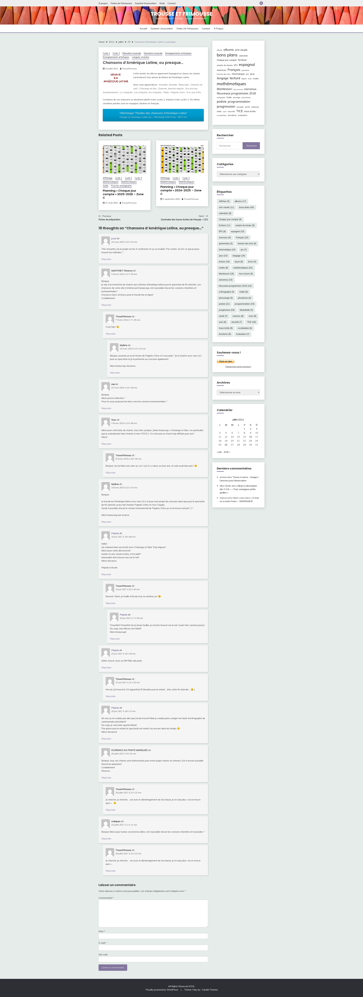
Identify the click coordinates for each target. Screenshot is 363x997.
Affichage (107, 178)
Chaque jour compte (227, 60)
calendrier (243, 55)
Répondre (106, 259)
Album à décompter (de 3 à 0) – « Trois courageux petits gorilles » (238, 489)
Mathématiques (110, 181)
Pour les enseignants (121, 185)
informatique (238, 73)
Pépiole (115, 533)
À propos (103, 3)
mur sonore (238, 89)
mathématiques (231, 83)
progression (226, 106)
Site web (103, 954)
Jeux (252, 73)
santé (247, 107)
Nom (102, 931)
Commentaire (106, 897)
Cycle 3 (116, 53)
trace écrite (250, 111)
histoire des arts (223, 74)
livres (250, 79)
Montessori (224, 89)
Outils (105, 185)
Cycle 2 (106, 53)
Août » (227, 451)
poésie (221, 101)
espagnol (247, 64)
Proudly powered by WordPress (162, 989)
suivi (224, 111)
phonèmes (246, 97)
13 (232, 436)
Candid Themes (210, 989)
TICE (239, 111)
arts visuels (241, 49)
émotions (232, 115)
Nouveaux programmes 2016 (236, 93)
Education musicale (153, 53)
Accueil (143, 28)
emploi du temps (225, 65)
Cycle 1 (118, 178)
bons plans (227, 54)
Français (234, 70)
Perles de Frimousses (121, 3)
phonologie (236, 98)
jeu (247, 74)
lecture (235, 78)
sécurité (231, 111)
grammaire (245, 70)
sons (219, 111)
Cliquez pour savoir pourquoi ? (238, 366)
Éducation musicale (131, 53)
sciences (255, 107)
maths (256, 78)
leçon (244, 78)
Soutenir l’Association (145, 3)
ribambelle (239, 107)
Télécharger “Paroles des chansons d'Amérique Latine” (153, 114)
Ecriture (242, 59)
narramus (250, 89)
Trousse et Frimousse (181, 14)
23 (250, 440)
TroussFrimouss (129, 68)
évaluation (242, 115)
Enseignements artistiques (178, 53)
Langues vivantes (140, 57)
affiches (219, 50)
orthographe (221, 98)
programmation (239, 101)
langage (222, 78)
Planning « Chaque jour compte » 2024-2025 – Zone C (180, 190)
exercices (221, 70)
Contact (172, 3)
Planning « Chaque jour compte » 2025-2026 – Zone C (123, 194)
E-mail (102, 942)
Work (162, 3)
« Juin (219, 451)
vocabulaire (222, 115)
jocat (113, 238)
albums (228, 49)
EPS (236, 65)
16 (250, 436)
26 (226, 444)
